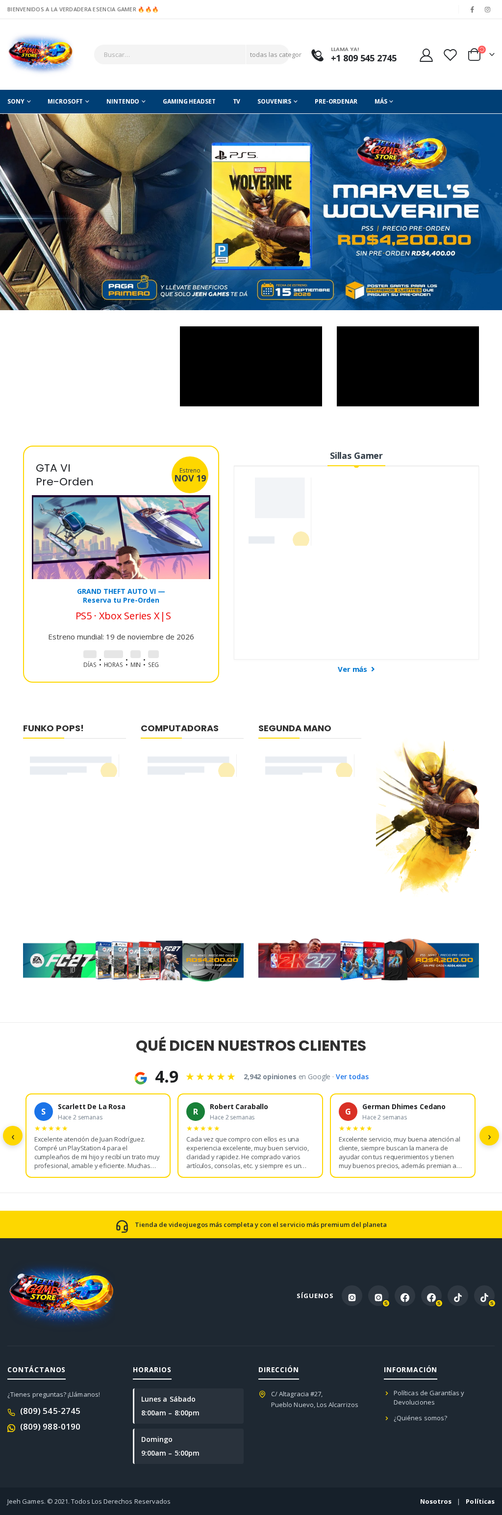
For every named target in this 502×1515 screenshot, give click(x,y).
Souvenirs (274, 101)
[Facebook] (472, 9)
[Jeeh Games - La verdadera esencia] (40, 54)
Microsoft (65, 101)
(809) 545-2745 (50, 1410)
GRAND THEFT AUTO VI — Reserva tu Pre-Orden (121, 595)
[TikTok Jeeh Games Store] (458, 1295)
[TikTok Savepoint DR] (484, 1295)
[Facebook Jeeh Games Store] (405, 1295)
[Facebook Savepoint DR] (431, 1295)
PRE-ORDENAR (336, 101)
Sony (16, 101)
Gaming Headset (189, 101)
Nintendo (122, 101)
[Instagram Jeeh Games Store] (352, 1295)
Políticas (480, 1501)
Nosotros (436, 1501)
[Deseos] (450, 55)
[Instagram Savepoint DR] (378, 1295)
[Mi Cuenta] (426, 55)
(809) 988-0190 (50, 1426)
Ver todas (352, 1076)
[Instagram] (487, 9)
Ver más (353, 669)
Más (381, 101)
